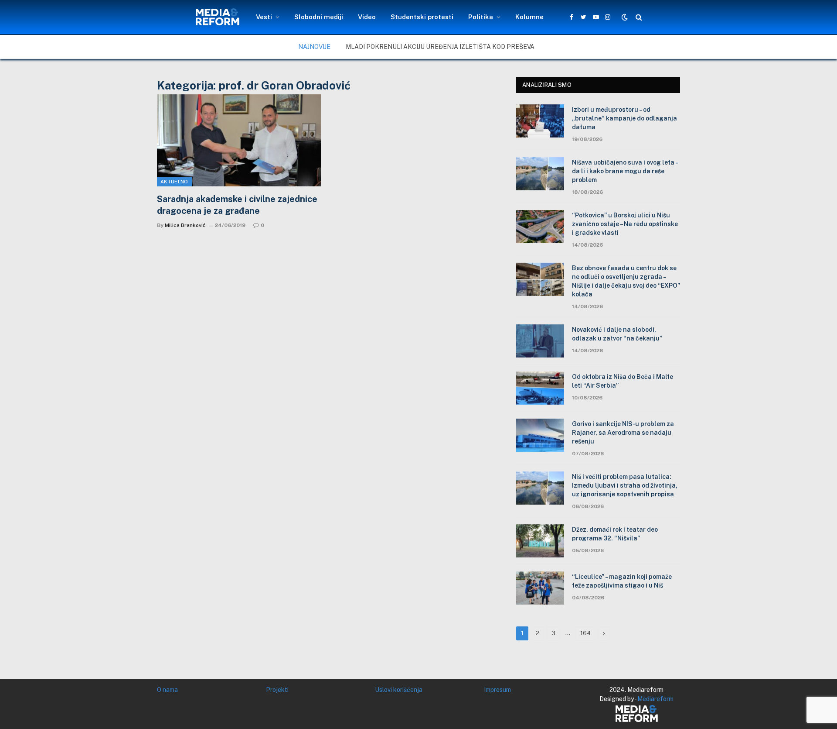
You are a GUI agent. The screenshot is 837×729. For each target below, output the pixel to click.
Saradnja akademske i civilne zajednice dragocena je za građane (237, 205)
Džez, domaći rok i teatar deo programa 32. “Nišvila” (615, 534)
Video (367, 17)
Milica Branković (185, 225)
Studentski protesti (422, 17)
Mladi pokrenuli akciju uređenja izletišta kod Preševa (440, 46)
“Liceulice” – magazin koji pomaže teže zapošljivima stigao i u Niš (622, 581)
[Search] (638, 17)
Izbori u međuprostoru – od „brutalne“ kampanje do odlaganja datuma (624, 118)
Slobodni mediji (318, 17)
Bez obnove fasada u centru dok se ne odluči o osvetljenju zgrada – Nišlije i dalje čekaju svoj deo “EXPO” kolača (626, 281)
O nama (167, 689)
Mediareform (655, 698)
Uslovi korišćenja (398, 689)
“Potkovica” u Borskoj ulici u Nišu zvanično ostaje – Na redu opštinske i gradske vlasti (625, 224)
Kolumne (529, 17)
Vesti (264, 17)
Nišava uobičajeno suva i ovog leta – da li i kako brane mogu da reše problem (625, 171)
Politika (480, 17)
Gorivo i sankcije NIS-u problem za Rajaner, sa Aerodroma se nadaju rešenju (623, 432)
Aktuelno (174, 181)
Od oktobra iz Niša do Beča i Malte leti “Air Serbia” (622, 381)
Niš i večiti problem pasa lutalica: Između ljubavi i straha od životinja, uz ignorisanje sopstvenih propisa (624, 485)
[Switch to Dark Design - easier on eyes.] (624, 17)
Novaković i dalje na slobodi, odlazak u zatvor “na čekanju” (617, 334)
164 (585, 633)
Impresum (497, 689)
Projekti (277, 689)
